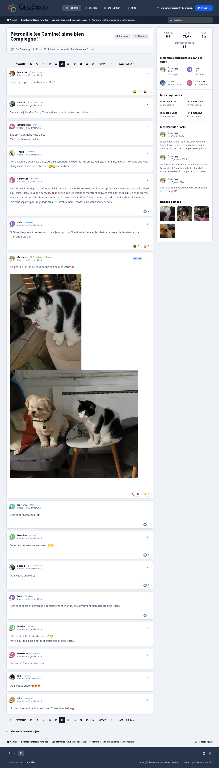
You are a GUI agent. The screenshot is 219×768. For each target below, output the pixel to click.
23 (75, 64)
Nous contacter (15, 762)
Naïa (19, 222)
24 (81, 64)
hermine (22, 535)
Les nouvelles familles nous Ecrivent (75, 49)
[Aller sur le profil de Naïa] (12, 224)
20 (56, 64)
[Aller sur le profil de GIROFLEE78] (12, 126)
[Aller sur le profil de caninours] (12, 180)
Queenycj (25, 49)
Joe (19, 675)
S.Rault (21, 102)
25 (87, 64)
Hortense (22, 505)
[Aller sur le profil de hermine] (12, 537)
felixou (171, 81)
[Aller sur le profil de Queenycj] (12, 49)
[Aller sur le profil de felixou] (163, 83)
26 (93, 64)
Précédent (21, 64)
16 (31, 64)
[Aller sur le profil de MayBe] (12, 627)
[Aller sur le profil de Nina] (12, 700)
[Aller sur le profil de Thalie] (12, 153)
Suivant (102, 64)
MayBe (21, 626)
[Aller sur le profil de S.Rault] (12, 104)
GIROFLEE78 (24, 125)
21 (62, 64)
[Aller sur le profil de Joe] (12, 677)
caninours (22, 178)
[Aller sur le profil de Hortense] (12, 506)
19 (50, 64)
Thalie (20, 151)
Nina (19, 698)
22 (68, 64)
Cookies (31, 762)
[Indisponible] (45, 276)
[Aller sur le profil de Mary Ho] (12, 73)
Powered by (197, 762)
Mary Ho (22, 72)
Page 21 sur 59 (125, 64)
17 (37, 64)
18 (43, 64)
